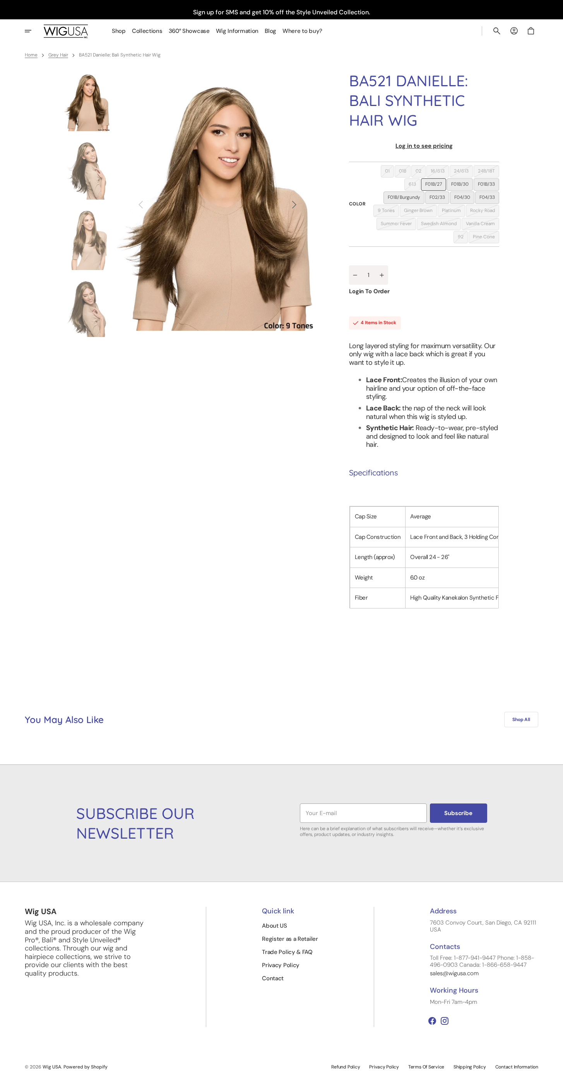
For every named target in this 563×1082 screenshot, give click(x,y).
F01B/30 (462, 185)
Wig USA (52, 1067)
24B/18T (488, 172)
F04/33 (489, 198)
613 (414, 185)
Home (31, 55)
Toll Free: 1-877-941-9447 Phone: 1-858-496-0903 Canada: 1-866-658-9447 (482, 961)
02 (421, 172)
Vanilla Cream (482, 225)
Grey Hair (58, 55)
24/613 (463, 172)
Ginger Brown (420, 212)
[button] (496, 30)
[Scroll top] (554, 1073)
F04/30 (464, 198)
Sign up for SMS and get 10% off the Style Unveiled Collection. (281, 12)
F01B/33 (488, 185)
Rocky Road (484, 212)
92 (463, 238)
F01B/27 (435, 185)
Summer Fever (398, 225)
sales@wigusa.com (454, 973)
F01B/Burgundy (406, 198)
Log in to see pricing (424, 145)
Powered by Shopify (85, 1067)
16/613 (440, 172)
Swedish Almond (441, 225)
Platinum (453, 212)
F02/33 (439, 198)
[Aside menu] (33, 30)
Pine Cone (486, 238)
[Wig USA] (66, 31)
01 (389, 172)
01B (405, 172)
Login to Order (369, 291)
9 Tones (388, 212)
